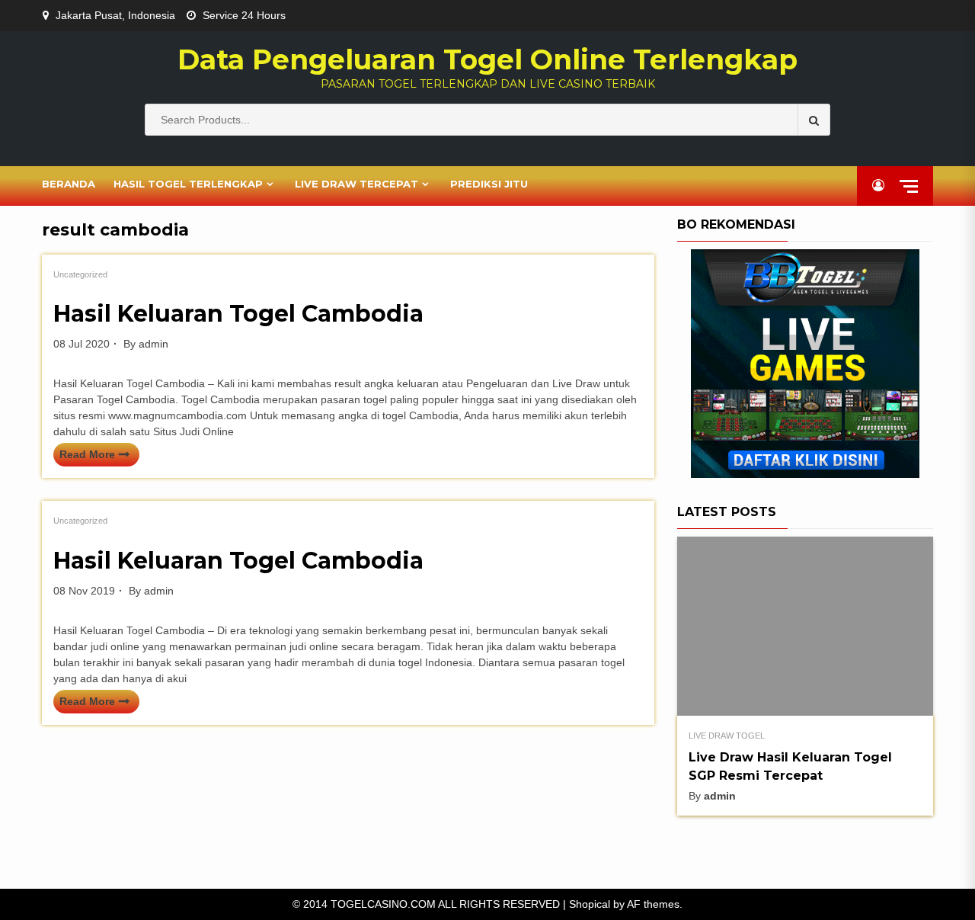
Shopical (589, 904)
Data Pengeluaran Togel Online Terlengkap (487, 59)
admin (153, 344)
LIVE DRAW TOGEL (727, 735)
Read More (87, 454)
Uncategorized (80, 274)
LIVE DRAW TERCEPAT (356, 184)
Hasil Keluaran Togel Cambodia (238, 314)
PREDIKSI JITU (489, 184)
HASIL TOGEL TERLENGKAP (188, 184)
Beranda (68, 184)
